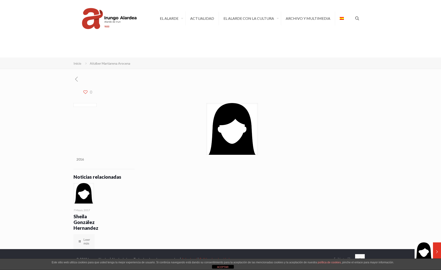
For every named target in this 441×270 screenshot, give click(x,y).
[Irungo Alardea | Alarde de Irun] (109, 18)
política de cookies (329, 262)
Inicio (77, 63)
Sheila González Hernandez (86, 222)
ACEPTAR (223, 267)
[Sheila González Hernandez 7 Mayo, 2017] (428, 251)
